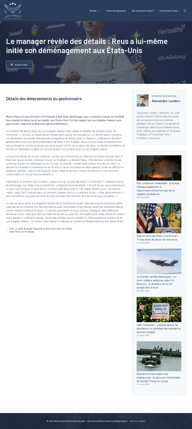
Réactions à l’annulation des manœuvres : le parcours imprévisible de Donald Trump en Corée (158, 377)
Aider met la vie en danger (21, 232)
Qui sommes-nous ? (143, 10)
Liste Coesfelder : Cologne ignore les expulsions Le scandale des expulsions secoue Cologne (159, 328)
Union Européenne (116, 10)
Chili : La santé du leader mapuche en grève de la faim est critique (40, 229)
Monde (92, 10)
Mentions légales (138, 421)
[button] (185, 10)
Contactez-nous (169, 10)
